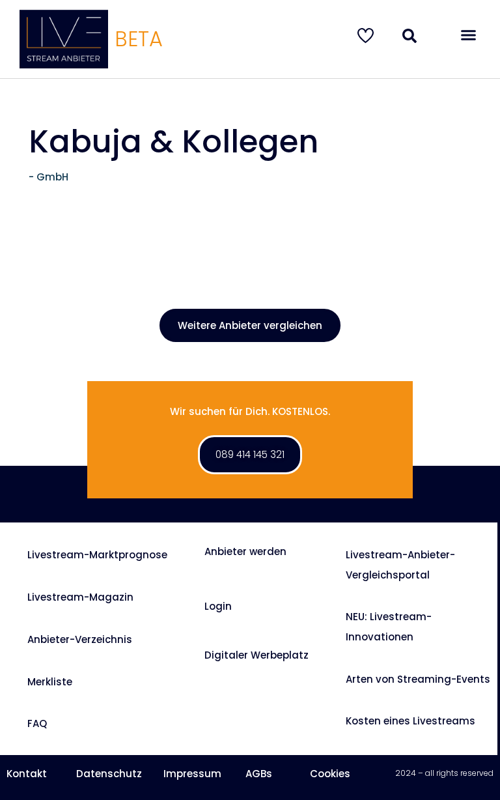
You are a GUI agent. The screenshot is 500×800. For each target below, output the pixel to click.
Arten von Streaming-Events (418, 679)
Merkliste (49, 682)
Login (218, 606)
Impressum (192, 773)
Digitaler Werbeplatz (256, 655)
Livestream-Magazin (80, 597)
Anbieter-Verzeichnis (79, 639)
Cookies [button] (330, 773)
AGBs (258, 773)
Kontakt (27, 773)
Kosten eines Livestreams (410, 721)
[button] (468, 35)
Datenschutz (109, 773)
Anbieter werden (245, 551)
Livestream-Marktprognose (97, 555)
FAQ (37, 723)
